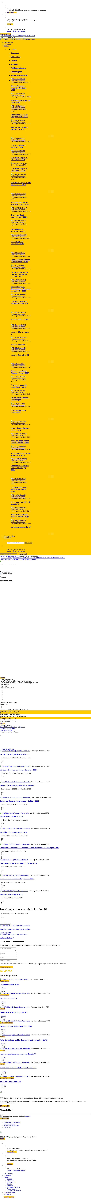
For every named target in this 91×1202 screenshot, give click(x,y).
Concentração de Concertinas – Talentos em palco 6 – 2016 (20, 289)
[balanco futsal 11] (13, 934)
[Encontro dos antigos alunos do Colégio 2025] (21, 460)
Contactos (7, 538)
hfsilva (3, 988)
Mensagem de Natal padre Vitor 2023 (19, 128)
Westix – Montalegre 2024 (11, 894)
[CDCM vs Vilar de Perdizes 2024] (21, 140)
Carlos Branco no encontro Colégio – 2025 (19, 88)
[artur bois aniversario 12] (15, 1076)
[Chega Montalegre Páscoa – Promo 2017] (21, 365)
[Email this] (4, 698)
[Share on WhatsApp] (4, 696)
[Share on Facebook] (4, 691)
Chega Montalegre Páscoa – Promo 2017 (20, 372)
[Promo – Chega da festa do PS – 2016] (21, 378)
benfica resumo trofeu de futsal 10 (15, 929)
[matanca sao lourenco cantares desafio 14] (15, 1049)
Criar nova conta (19, 31)
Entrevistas (15, 57)
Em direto (7, 44)
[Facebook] (4, 2)
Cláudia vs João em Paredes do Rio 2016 (19, 302)
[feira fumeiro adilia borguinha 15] (14, 1007)
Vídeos (6, 46)
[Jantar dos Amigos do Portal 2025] (21, 423)
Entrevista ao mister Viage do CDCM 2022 (20, 203)
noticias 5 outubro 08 (20, 355)
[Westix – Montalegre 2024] (14, 891)
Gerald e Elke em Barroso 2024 (13, 832)
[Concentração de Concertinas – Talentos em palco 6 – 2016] (21, 281)
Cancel (2, 677)
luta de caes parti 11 (8, 998)
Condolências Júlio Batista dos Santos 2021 (19, 489)
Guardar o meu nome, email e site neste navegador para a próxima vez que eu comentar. (34, 964)
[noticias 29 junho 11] (21, 339)
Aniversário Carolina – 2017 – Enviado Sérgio (20, 516)
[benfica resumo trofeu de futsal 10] (15, 925)
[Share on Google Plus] (4, 694)
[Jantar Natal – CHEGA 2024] (14, 813)
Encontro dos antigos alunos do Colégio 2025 (20, 468)
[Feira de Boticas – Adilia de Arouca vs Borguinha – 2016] (15, 1035)
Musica (14, 61)
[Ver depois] (4, 4)
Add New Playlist (7, 749)
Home (2, 556)
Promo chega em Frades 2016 (18, 411)
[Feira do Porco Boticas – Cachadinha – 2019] (21, 254)
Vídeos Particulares (19, 75)
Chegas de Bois (9, 536)
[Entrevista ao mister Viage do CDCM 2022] (21, 195)
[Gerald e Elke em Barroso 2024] (15, 828)
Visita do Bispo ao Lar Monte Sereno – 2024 (20, 442)
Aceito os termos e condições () (16, 1116)
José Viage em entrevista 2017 (17, 243)
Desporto (15, 53)
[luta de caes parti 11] (15, 993)
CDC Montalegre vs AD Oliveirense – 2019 (21, 184)
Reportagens (16, 72)
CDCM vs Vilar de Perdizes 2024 (18, 146)
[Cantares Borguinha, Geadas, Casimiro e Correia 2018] (21, 267)
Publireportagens (18, 68)
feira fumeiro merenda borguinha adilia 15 (18, 1068)
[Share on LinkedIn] (4, 699)
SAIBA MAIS (4, 1106)
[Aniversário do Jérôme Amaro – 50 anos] (21, 448)
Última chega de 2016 (9, 985)
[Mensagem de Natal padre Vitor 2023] (21, 122)
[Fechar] (0, 568)
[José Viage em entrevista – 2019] (21, 222)
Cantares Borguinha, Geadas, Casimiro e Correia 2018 (20, 274)
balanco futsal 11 (7, 938)
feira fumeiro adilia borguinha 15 (14, 1012)
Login (9, 31)
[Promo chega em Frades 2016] (21, 405)
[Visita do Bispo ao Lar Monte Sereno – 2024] (21, 435)
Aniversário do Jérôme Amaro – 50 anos (20, 454)
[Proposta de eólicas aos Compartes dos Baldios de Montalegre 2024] (14, 844)
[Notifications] (4, 14)
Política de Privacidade (12, 1122)
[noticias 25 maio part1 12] (21, 327)
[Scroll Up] (1, 568)
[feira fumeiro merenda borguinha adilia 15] (14, 1062)
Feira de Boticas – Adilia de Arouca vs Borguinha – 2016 (23, 1040)
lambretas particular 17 (21, 527)
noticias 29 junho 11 (19, 344)
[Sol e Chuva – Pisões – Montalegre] (21, 392)
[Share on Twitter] (4, 692)
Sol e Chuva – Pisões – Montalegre (20, 399)
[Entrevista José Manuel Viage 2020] (21, 210)
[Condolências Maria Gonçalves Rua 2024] (21, 108)
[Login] (4, 26)
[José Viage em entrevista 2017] (21, 236)
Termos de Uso (9, 1124)
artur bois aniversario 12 (10, 1082)
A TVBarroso (8, 42)
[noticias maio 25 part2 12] (21, 314)
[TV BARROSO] (17, 36)
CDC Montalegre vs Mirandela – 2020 (19, 159)
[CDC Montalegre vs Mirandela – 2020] (21, 152)
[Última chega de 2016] (14, 979)
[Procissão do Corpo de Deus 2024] (21, 95)
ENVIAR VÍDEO (5, 34)
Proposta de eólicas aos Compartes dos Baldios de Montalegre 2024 (29, 848)
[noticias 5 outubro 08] (21, 350)
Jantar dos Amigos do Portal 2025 (20, 429)
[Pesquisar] (4, 541)
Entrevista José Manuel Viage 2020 (19, 216)
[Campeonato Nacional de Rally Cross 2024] (14, 860)
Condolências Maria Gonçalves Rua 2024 (19, 116)
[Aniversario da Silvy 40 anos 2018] (21, 497)
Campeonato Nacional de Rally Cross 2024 (18, 863)
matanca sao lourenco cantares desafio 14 (18, 1054)
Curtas (13, 49)
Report (2, 723)
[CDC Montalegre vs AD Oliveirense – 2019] (21, 176)
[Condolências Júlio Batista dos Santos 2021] (21, 480)
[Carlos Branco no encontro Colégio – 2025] (21, 80)
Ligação (28, 1116)
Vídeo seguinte (5, 933)
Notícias (14, 64)
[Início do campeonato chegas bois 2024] (14, 875)
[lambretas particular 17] (21, 522)
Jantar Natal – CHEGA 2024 (11, 817)
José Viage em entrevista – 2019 (18, 230)
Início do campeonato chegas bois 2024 (17, 879)
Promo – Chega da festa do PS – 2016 (19, 386)
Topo (2, 1139)
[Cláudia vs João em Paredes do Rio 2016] (21, 296)
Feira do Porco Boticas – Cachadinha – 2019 (20, 261)
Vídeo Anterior (5, 924)
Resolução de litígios (11, 1126)
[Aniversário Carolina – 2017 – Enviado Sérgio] (21, 509)
